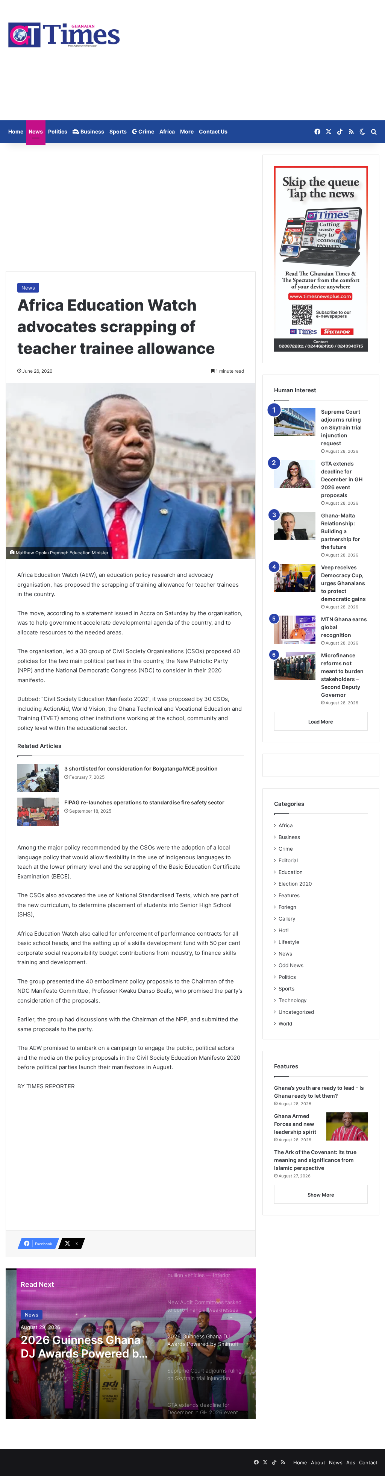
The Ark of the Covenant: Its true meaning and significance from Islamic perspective (315, 1160)
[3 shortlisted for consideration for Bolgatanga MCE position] (38, 778)
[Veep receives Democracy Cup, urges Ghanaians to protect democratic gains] (294, 578)
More (187, 131)
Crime (145, 131)
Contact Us (213, 131)
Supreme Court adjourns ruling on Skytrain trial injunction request (83, 1346)
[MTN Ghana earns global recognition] (294, 630)
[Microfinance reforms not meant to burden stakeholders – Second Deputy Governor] (294, 666)
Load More (320, 722)
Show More (321, 1195)
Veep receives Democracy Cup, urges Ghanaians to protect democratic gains (343, 583)
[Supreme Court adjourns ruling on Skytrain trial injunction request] (294, 422)
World (285, 1024)
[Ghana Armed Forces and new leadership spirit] (347, 1126)
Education (291, 872)
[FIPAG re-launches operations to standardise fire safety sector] (38, 812)
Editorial (288, 860)
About (318, 1462)
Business (91, 131)
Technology (293, 1000)
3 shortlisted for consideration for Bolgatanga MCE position (141, 768)
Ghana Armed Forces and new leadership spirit (295, 1124)
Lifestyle (289, 942)
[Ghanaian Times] (64, 33)
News (36, 131)
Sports (118, 131)
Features (289, 895)
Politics (57, 131)
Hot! (284, 930)
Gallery (287, 919)
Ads (350, 1462)
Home (15, 131)
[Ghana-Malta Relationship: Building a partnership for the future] (294, 526)
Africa (167, 131)
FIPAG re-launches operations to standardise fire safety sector (144, 802)
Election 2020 (295, 884)
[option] (131, 1343)
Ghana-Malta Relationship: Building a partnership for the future (340, 531)
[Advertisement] (256, 60)
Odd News (291, 965)
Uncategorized (296, 1012)
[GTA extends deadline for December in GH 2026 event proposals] (294, 474)
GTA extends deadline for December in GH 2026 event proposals (341, 479)
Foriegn (287, 907)
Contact (368, 1462)
